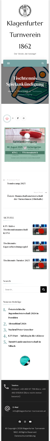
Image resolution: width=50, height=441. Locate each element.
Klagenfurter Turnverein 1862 (25, 34)
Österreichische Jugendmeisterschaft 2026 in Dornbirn (23, 313)
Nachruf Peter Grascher (20, 329)
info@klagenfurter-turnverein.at (29, 411)
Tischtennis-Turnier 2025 (16, 260)
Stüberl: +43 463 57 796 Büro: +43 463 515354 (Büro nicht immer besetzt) (29, 393)
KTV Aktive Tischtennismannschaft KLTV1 (15, 230)
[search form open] (43, 63)
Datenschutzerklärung (25, 435)
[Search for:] (22, 289)
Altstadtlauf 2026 (17, 323)
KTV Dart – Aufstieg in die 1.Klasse (26, 335)
